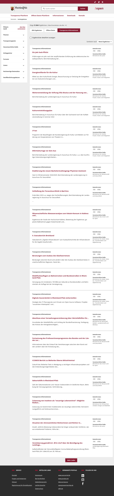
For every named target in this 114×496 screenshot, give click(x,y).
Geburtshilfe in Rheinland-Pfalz (45, 380)
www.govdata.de (63, 479)
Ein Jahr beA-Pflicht (40, 52)
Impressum (38, 475)
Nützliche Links (45, 470)
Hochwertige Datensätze (11, 71)
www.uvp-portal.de (64, 475)
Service (18, 470)
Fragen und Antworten (19, 479)
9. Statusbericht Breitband (43, 235)
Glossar (14, 482)
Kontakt (82, 16)
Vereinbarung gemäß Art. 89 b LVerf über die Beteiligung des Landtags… (57, 444)
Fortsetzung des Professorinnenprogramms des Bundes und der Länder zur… (60, 339)
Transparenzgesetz (9, 41)
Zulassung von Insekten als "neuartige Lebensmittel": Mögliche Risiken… (58, 401)
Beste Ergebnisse (104, 42)
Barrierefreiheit (40, 479)
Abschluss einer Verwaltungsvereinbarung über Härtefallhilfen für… (60, 318)
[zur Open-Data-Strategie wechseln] (99, 8)
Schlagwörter (7, 53)
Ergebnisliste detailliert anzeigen (43, 38)
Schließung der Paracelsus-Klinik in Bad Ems (50, 191)
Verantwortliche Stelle (10, 47)
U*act (34, 130)
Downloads (71, 16)
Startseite (13, 19)
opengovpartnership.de (65, 485)
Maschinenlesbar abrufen (56, 25)
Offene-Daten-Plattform (40, 16)
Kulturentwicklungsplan (42, 110)
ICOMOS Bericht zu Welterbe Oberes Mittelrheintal (53, 360)
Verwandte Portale (69, 470)
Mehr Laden (71, 460)
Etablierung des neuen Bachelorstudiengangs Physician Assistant (59, 171)
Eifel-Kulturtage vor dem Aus (44, 151)
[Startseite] (19, 8)
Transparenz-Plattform (19, 16)
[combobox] (60, 9)
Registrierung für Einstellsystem (22, 485)
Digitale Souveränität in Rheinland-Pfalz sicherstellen (54, 298)
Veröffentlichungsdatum (11, 77)
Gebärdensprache (41, 482)
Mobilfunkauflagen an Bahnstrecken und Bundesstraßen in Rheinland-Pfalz (59, 277)
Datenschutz (39, 489)
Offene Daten (50, 30)
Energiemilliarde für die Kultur (45, 72)
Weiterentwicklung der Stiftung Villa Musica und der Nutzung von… (60, 93)
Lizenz (5, 65)
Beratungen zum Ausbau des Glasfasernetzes (51, 256)
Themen (6, 35)
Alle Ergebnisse (37, 30)
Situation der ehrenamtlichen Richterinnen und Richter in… (57, 423)
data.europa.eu (63, 482)
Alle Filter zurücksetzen (21, 28)
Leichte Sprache (40, 485)
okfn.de (60, 489)
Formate (6, 59)
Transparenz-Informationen (69, 30)
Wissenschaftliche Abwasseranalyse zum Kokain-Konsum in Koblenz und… (60, 214)
